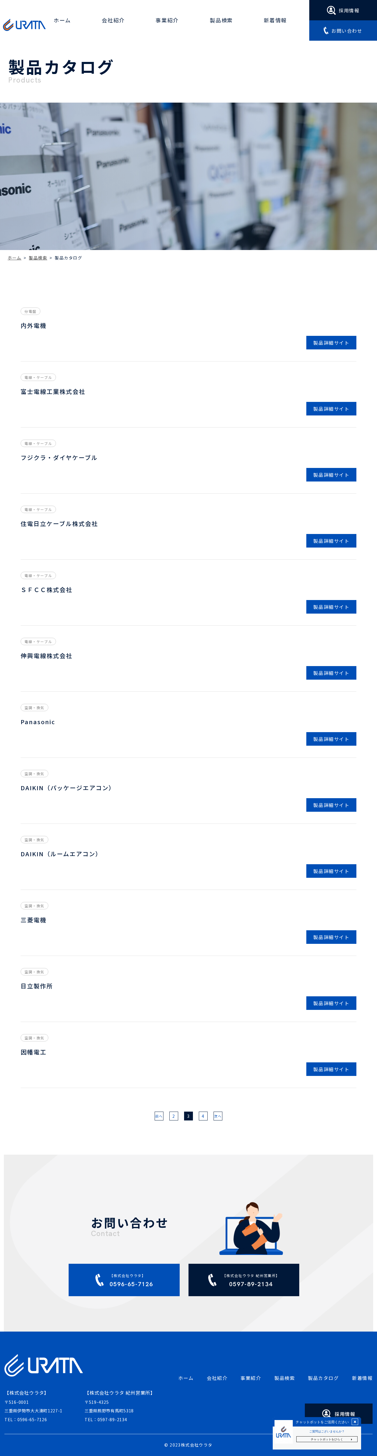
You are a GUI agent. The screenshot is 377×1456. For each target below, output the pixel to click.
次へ (217, 1116)
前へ (159, 1116)
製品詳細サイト (331, 342)
